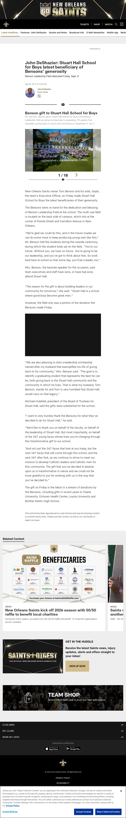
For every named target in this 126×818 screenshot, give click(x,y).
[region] (63, 802)
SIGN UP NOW (77, 666)
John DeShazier (44, 89)
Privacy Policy (63, 778)
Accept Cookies (83, 811)
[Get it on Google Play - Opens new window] (73, 750)
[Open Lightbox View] (63, 157)
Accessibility (63, 783)
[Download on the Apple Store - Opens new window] (52, 749)
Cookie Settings (10, 811)
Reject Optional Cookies (108, 811)
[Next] (76, 175)
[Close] (121, 791)
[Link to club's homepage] (6, 22)
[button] (63, 335)
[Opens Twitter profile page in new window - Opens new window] (39, 96)
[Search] (116, 24)
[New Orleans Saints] (63, 763)
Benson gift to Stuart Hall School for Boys (61, 113)
